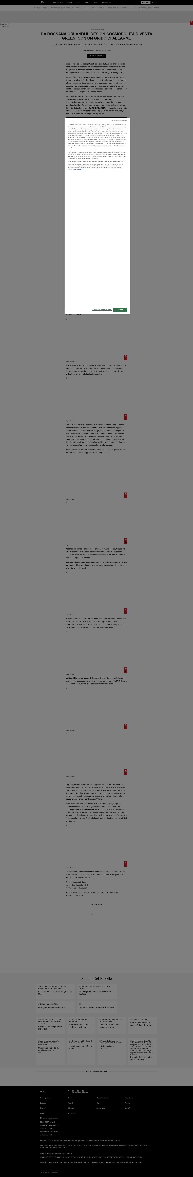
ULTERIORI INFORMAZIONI (102, 310)
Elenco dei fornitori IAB (76, 169)
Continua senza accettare (119, 120)
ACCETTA (120, 310)
